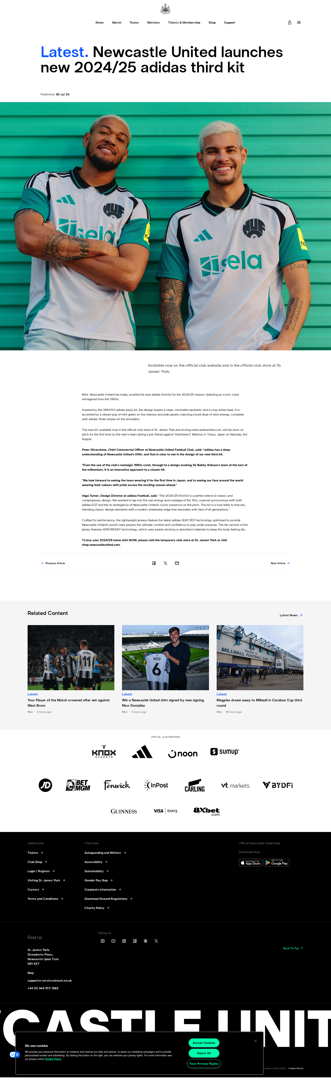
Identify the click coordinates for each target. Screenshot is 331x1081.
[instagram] (124, 941)
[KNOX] (104, 751)
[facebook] (154, 563)
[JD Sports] (45, 785)
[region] (139, 1053)
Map (31, 973)
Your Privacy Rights (204, 1063)
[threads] (145, 941)
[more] (298, 22)
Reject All (204, 1053)
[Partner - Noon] (183, 751)
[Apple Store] (250, 863)
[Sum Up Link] (225, 751)
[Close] (255, 1041)
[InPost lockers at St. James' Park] (155, 785)
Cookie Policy (53, 1059)
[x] (165, 563)
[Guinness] (124, 811)
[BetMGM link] (77, 785)
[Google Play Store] (276, 863)
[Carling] (194, 785)
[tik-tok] (102, 941)
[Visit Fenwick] (117, 785)
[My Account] (289, 22)
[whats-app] (177, 563)
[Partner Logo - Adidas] (142, 751)
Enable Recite (296, 1069)
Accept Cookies (204, 1043)
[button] (15, 1054)
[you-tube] (113, 941)
